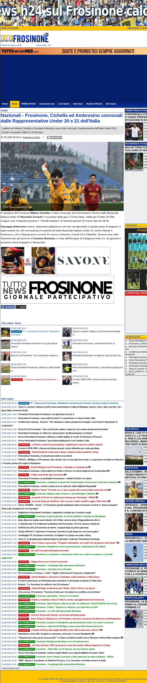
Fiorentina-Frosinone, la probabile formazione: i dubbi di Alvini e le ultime (55, 478)
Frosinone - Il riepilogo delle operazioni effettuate (52, 565)
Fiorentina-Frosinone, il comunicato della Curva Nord (45, 456)
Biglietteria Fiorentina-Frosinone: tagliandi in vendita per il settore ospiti (54, 512)
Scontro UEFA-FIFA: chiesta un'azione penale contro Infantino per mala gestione (58, 448)
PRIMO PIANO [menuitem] (28, 104)
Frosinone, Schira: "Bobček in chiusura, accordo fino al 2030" (58, 607)
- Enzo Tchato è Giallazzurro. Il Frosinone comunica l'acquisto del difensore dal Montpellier (70, 619)
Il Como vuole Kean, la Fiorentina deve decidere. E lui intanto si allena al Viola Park (60, 581)
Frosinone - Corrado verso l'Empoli (45, 569)
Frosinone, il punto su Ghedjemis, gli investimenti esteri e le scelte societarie (66, 622)
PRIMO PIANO (133, 110)
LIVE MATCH (132, 429)
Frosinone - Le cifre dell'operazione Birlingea (50, 611)
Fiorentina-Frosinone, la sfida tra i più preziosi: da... (97, 355)
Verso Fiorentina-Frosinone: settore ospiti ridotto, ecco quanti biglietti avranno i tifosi (61, 653)
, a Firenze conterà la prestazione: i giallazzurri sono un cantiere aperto (61, 444)
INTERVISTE (132, 468)
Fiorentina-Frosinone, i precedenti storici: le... (94, 343)
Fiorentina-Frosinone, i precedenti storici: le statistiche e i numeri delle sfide (56, 418)
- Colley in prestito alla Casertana (41, 475)
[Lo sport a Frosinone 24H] (24, 37)
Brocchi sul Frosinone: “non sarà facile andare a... (35, 355)
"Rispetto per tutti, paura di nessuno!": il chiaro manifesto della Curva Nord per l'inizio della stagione (69, 638)
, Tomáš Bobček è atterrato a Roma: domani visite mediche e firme (59, 452)
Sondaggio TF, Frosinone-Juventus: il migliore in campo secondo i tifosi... (55, 535)
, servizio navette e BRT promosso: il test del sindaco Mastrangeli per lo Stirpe (64, 645)
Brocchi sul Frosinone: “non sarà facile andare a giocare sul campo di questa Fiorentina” (63, 429)
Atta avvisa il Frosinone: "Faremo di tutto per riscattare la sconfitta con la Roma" (59, 592)
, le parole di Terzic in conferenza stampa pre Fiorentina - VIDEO (57, 497)
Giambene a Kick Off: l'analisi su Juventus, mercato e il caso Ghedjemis (54, 634)
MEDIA (129, 534)
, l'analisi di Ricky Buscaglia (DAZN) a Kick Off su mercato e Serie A (59, 630)
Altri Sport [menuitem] (111, 104)
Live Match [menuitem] (63, 104)
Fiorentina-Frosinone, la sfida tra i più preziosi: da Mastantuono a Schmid (55, 433)
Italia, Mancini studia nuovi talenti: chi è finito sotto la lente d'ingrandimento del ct (59, 520)
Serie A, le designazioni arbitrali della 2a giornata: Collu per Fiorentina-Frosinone (59, 539)
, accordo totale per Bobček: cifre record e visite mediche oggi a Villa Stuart (63, 501)
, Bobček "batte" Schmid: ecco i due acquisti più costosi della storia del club (63, 490)
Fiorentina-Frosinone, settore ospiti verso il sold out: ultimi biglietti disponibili (57, 486)
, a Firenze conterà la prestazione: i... (35, 379)
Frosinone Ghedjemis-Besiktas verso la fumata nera (54, 641)
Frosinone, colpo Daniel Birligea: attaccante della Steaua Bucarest (61, 626)
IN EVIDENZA (132, 143)
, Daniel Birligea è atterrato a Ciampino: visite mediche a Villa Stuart (59, 577)
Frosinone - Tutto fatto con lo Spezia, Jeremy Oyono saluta (57, 649)
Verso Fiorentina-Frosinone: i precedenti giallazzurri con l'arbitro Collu (53, 440)
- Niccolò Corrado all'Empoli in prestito (44, 550)
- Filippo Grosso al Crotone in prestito (43, 561)
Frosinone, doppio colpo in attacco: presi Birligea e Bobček (57, 494)
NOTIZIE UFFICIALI (135, 501)
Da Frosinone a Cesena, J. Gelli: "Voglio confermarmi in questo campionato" (57, 573)
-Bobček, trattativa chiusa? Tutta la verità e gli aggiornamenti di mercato (61, 600)
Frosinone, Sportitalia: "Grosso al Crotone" (49, 596)
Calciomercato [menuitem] (46, 104)
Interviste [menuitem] (78, 104)
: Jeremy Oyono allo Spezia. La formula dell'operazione (52, 615)
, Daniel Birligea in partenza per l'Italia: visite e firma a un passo (57, 588)
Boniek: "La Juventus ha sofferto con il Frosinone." (44, 584)
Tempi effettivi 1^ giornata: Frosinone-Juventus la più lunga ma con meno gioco (58, 531)
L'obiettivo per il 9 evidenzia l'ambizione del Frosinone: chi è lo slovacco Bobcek (58, 524)
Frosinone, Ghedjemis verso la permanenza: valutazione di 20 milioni (62, 546)
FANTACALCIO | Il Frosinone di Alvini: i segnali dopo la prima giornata (53, 527)
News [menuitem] (15, 104)
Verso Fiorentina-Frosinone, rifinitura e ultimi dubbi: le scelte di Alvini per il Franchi (60, 437)
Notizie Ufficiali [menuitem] (94, 104)
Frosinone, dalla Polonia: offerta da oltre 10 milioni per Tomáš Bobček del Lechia (68, 603)
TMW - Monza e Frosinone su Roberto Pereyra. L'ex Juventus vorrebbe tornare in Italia (62, 660)
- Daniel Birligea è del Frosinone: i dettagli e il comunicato (53, 467)
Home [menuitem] (5, 104)
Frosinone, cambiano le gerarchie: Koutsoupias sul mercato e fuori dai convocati (68, 482)
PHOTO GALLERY (135, 598)
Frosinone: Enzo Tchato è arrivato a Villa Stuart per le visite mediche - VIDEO (66, 657)
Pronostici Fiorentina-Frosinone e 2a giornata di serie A (46, 414)
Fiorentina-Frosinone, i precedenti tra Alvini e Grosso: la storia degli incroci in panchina (62, 471)
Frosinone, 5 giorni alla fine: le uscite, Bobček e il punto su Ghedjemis (62, 516)
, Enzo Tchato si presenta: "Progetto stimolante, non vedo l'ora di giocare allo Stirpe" (67, 543)
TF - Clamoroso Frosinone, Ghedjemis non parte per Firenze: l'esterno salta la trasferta (68, 403)
